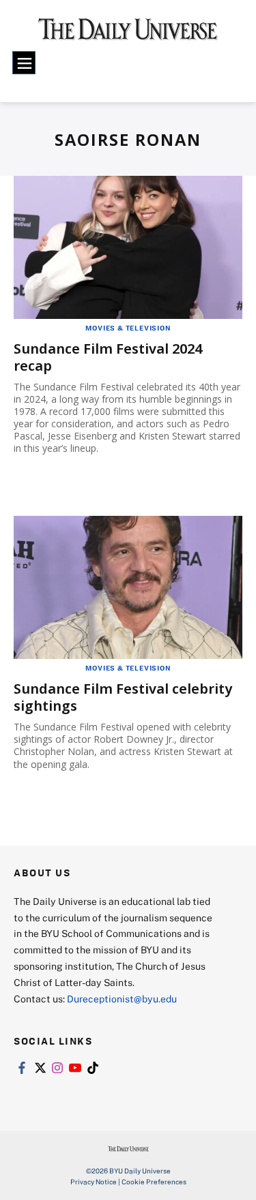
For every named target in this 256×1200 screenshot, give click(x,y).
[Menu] (23, 62)
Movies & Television (127, 328)
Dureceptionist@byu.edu (122, 998)
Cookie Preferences (154, 1182)
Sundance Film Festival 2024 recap (108, 357)
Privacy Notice (93, 1182)
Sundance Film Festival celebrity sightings (123, 697)
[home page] (128, 34)
